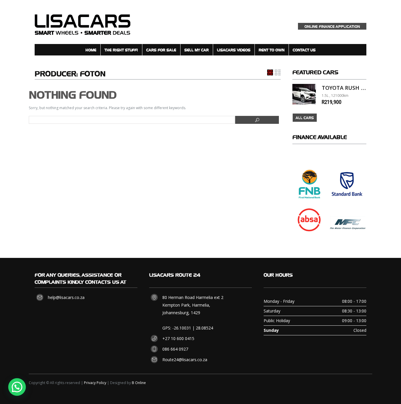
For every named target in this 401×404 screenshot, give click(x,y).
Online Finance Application (332, 26)
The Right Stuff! (121, 50)
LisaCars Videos (233, 50)
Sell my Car (196, 50)
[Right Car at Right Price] (82, 21)
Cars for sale (161, 50)
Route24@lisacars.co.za (184, 359)
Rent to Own (271, 50)
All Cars (305, 117)
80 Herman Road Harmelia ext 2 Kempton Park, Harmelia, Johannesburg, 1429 (192, 305)
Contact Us (304, 50)
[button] (17, 387)
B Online (139, 382)
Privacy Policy (95, 382)
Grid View (270, 72)
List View (278, 72)
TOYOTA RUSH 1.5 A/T (350, 87)
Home (90, 50)
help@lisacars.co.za (66, 297)
